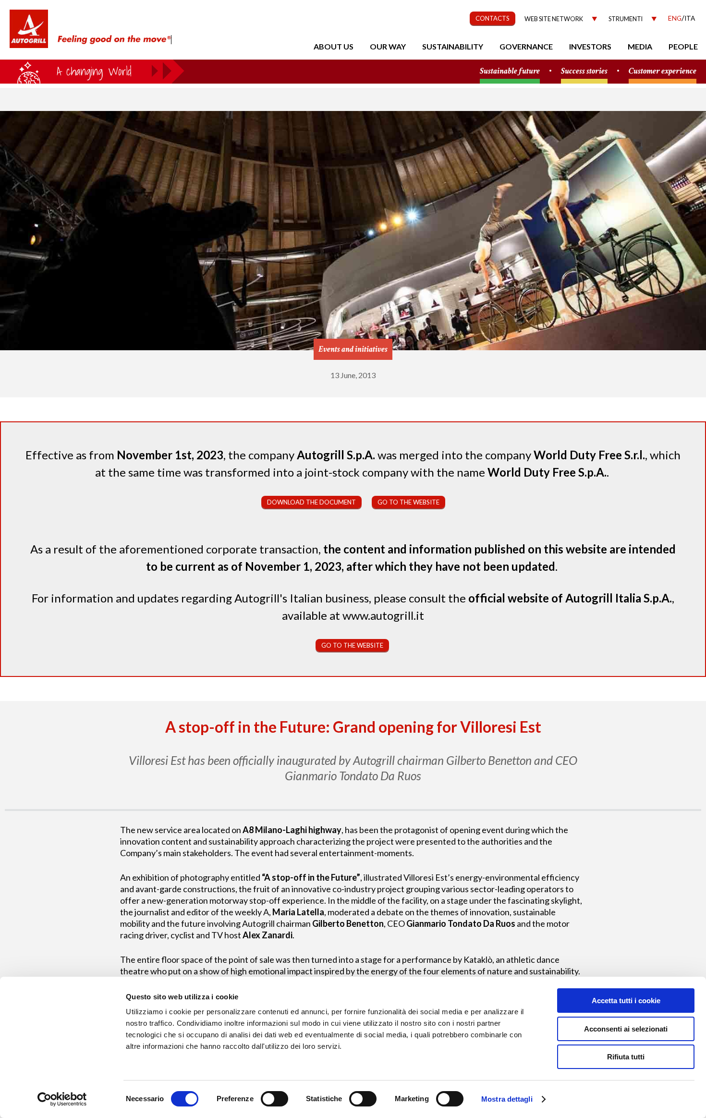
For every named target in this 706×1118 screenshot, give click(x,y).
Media (640, 46)
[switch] (274, 1098)
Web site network (553, 19)
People (683, 46)
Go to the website (408, 502)
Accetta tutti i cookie (626, 1000)
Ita (689, 18)
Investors (590, 46)
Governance (526, 46)
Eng (675, 18)
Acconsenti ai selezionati (626, 1029)
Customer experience (662, 71)
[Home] (29, 34)
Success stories (584, 71)
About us (333, 46)
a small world (92, 71)
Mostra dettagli (507, 1099)
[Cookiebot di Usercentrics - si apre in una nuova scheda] (62, 1099)
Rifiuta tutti (626, 1057)
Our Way (388, 46)
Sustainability (452, 46)
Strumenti (626, 19)
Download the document (311, 502)
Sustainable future (510, 71)
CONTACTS (492, 18)
